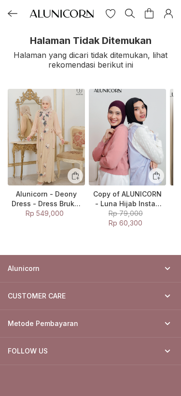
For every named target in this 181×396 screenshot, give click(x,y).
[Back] (12, 13)
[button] (110, 13)
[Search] (130, 13)
